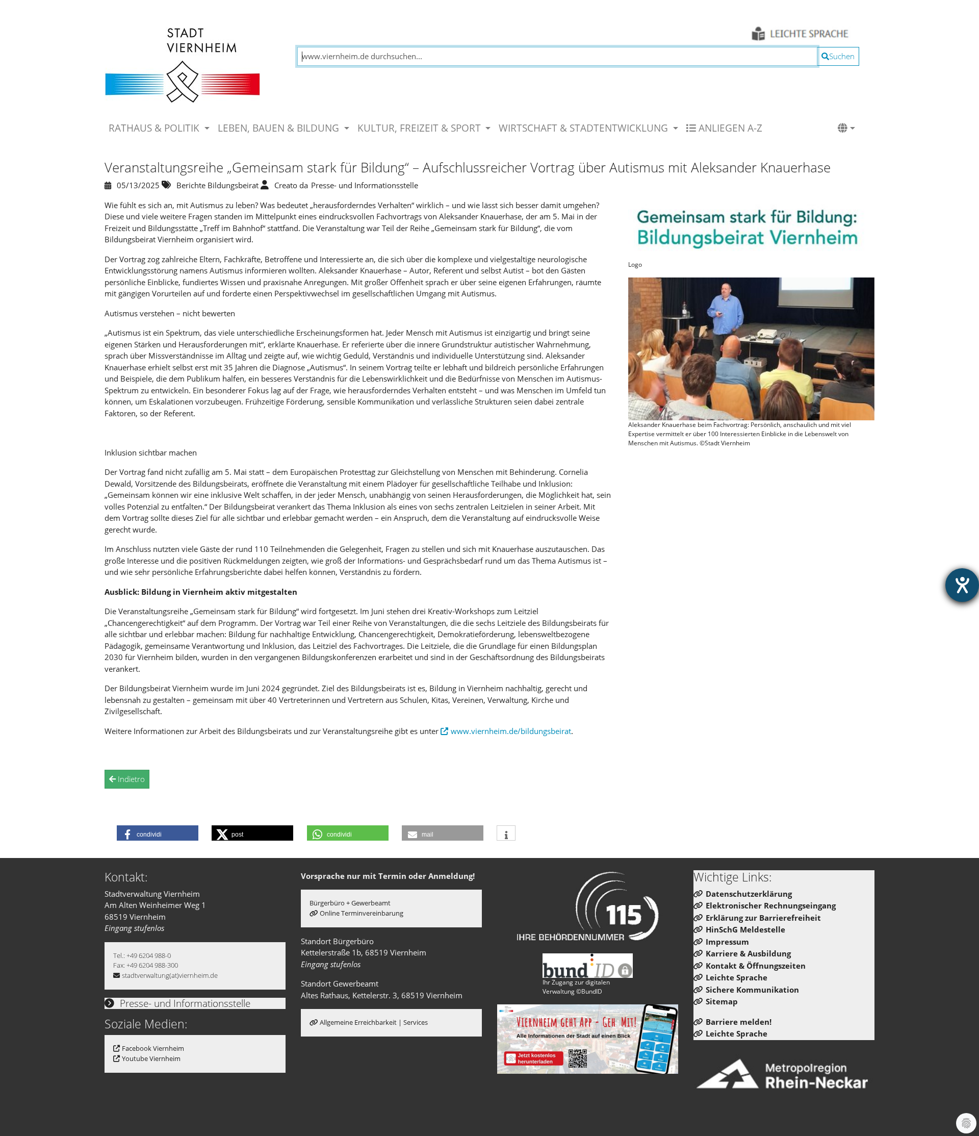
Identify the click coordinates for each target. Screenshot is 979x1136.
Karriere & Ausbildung (748, 953)
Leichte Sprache (736, 977)
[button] (846, 128)
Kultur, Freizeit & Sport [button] (420, 127)
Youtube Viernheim (151, 1058)
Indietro (130, 779)
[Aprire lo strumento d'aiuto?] (962, 585)
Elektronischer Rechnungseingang (771, 905)
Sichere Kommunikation (752, 989)
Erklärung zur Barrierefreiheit (763, 918)
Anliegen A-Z (729, 127)
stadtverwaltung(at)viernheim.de (170, 975)
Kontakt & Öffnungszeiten (756, 966)
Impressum (727, 942)
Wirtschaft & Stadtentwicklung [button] (585, 127)
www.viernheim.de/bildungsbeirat (511, 731)
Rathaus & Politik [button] (155, 127)
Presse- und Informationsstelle (183, 1003)
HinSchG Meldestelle (745, 929)
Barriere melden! (738, 1022)
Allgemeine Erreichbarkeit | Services (374, 1022)
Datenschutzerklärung (749, 894)
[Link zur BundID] (588, 965)
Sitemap (722, 1001)
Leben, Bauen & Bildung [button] (280, 127)
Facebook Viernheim (153, 1048)
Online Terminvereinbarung (361, 913)
